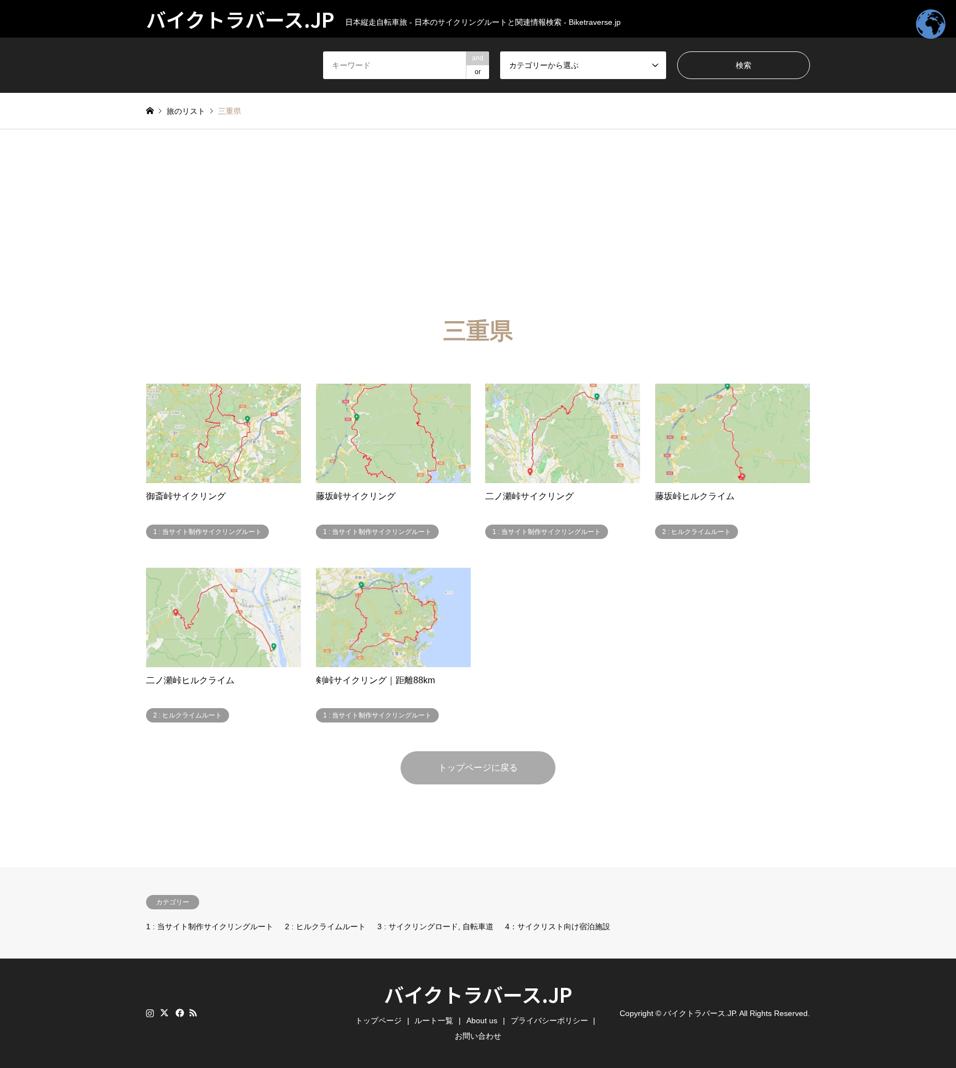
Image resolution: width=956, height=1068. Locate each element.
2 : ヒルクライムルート (325, 926)
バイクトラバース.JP (478, 994)
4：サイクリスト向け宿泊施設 (557, 926)
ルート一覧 (433, 1020)
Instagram (150, 1013)
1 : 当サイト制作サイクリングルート (209, 926)
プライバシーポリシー (549, 1020)
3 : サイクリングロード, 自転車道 (435, 926)
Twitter (164, 1013)
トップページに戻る (478, 767)
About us (481, 1020)
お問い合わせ (478, 1036)
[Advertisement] (478, 212)
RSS (193, 1013)
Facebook (179, 1013)
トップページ (378, 1020)
